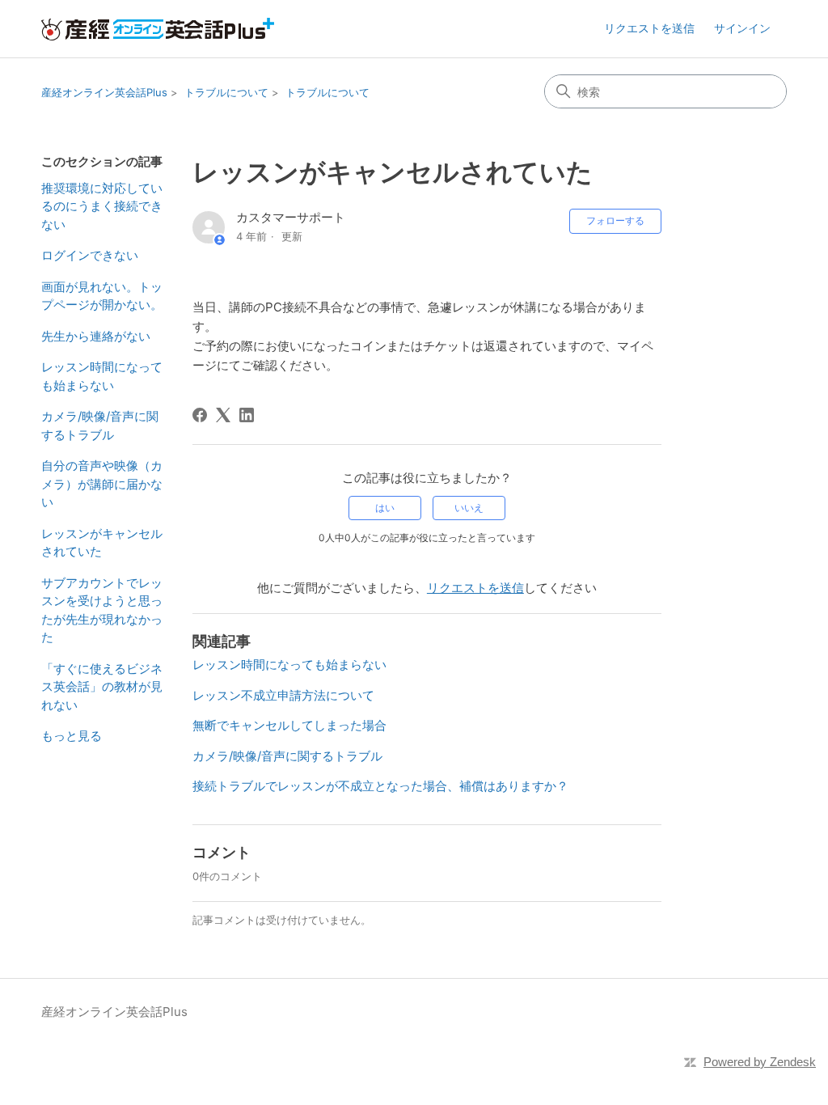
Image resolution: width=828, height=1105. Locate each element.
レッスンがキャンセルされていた (102, 543)
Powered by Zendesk (759, 1062)
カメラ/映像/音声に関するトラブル (99, 425)
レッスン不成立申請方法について (283, 695)
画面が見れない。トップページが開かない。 (102, 296)
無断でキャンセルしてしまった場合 (289, 725)
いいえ (469, 508)
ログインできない (89, 255)
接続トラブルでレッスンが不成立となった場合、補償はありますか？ (380, 786)
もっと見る (71, 735)
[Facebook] (199, 415)
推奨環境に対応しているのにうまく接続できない (102, 206)
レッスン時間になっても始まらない (102, 376)
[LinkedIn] (246, 415)
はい (385, 508)
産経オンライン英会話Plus (104, 92)
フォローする (615, 220)
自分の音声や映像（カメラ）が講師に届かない (102, 484)
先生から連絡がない (95, 336)
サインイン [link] (742, 28)
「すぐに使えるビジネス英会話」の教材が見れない (102, 687)
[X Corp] (223, 415)
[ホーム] (157, 29)
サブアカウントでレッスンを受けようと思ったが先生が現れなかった (102, 610)
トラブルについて (226, 92)
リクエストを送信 (649, 28)
